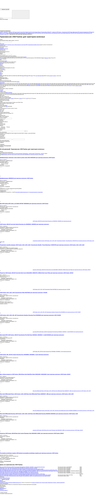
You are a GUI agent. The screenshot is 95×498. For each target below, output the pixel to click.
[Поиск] (20, 14)
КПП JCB (74, 33)
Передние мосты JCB (81, 33)
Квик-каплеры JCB (49, 33)
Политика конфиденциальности (14, 482)
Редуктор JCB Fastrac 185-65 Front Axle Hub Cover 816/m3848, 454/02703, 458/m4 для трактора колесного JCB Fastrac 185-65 (25, 474)
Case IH (18, 32)
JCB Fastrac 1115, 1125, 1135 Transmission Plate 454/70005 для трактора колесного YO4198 (23, 292)
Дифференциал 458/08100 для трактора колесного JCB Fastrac (16, 178)
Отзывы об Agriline (35, 482)
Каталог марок (45, 482)
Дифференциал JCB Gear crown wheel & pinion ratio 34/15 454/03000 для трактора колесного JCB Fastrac (27, 157)
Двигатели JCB (76, 32)
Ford (32, 32)
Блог (41, 482)
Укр (1, 480)
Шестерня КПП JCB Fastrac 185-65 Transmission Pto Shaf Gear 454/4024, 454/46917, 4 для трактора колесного (22, 467)
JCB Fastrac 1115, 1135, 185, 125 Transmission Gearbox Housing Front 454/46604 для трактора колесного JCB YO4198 (30, 315)
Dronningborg (25, 32)
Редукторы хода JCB (41, 33)
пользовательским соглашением (36, 192)
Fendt (29, 32)
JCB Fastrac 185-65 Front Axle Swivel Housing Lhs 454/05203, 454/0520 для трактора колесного (24, 224)
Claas (21, 32)
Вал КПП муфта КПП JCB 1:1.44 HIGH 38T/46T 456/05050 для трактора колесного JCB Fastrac (24, 203)
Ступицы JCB (7, 33)
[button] (47, 25)
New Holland (47, 32)
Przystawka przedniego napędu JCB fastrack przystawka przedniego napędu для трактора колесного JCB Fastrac (29, 453)
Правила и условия (4, 482)
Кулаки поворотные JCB (67, 33)
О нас (1, 477)
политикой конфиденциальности (21, 192)
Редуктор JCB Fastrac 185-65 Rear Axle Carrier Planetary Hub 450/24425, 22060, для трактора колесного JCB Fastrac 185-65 (32, 433)
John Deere (35, 32)
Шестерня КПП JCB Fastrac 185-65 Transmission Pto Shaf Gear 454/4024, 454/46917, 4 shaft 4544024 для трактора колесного (32, 334)
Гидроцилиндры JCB (23, 33)
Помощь (4, 477)
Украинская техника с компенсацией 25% (56, 482)
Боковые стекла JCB (4, 34)
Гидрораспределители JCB (84, 32)
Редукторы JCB (89, 33)
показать (2, 144)
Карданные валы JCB (57, 33)
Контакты (8, 477)
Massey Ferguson (41, 32)
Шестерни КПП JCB (15, 33)
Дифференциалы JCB (32, 33)
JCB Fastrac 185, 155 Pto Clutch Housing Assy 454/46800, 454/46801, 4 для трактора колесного (24, 354)
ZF (50, 32)
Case (16, 32)
